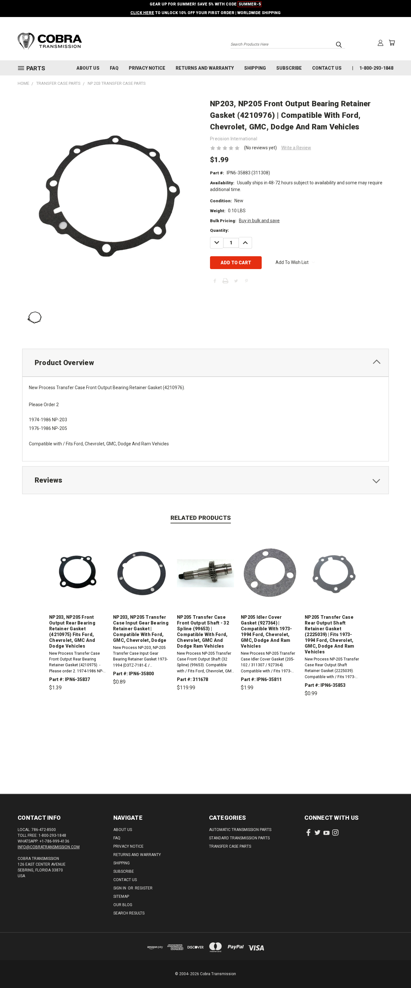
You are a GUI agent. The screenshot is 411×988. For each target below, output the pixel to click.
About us (88, 68)
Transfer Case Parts (230, 846)
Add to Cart (78, 717)
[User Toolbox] (380, 42)
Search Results (128, 913)
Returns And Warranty (205, 68)
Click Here (142, 13)
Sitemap (121, 896)
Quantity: (219, 230)
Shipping (255, 68)
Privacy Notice (147, 68)
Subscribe (289, 68)
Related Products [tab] (201, 517)
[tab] (205, 363)
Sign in (120, 888)
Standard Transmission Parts (239, 838)
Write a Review (296, 147)
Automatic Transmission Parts (240, 829)
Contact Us (327, 68)
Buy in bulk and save (259, 220)
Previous (394, 968)
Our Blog (122, 905)
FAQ (114, 68)
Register (144, 888)
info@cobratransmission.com (49, 847)
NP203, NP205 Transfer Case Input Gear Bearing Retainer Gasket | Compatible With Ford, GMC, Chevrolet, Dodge (141, 629)
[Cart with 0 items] (392, 42)
